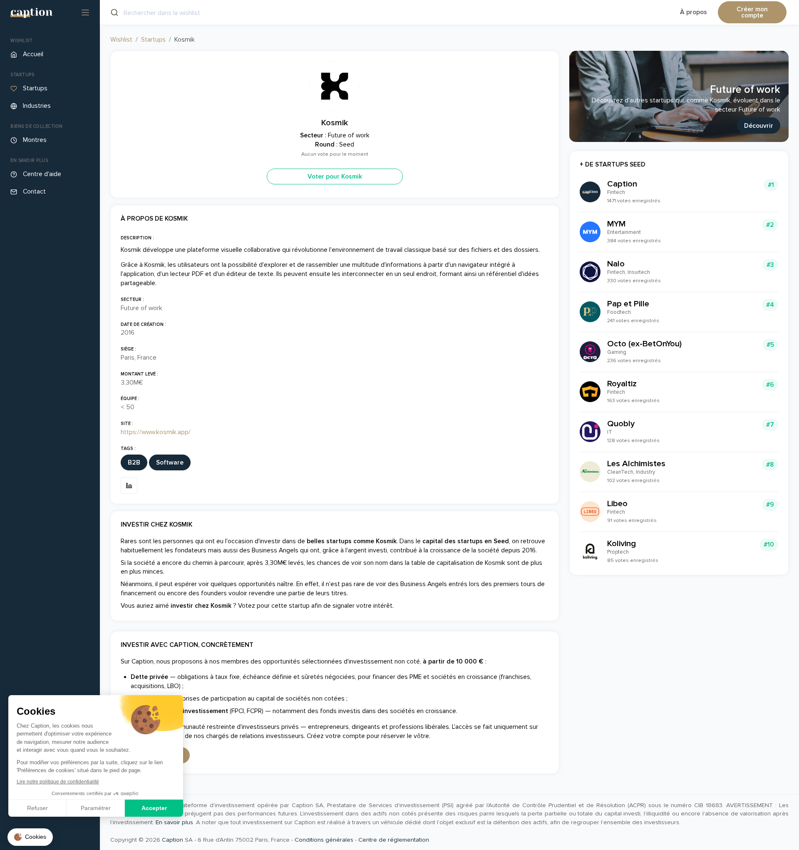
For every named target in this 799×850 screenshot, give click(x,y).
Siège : (128, 349)
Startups (153, 40)
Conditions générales (324, 839)
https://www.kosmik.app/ (156, 432)
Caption (172, 839)
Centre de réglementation (393, 839)
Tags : (128, 448)
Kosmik (334, 122)
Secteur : (132, 299)
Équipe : (130, 398)
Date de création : (143, 324)
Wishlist (121, 40)
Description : (137, 238)
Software (170, 463)
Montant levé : (139, 374)
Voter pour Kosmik (335, 177)
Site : (127, 423)
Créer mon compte (752, 12)
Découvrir (758, 126)
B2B (134, 463)
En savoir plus (174, 822)
